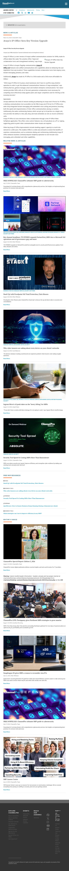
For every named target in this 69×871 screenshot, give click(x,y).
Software (47, 177)
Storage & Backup (55, 177)
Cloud (16, 177)
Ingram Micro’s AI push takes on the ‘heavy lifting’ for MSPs (25, 404)
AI (16, 10)
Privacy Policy (57, 836)
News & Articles (10, 33)
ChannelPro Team (17, 37)
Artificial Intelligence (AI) (11, 232)
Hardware (22, 232)
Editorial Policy (57, 843)
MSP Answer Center (33, 177)
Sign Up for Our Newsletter (12, 832)
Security (41, 177)
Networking (38, 232)
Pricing (38, 10)
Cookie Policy (57, 839)
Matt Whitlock (16, 242)
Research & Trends (59, 232)
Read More (6, 191)
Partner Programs (48, 232)
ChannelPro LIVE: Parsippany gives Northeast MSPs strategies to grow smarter (32, 620)
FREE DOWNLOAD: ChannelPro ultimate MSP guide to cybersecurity (28, 181)
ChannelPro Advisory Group (12, 828)
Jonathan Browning (18, 623)
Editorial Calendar (13, 821)
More (43, 10)
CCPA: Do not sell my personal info (57, 850)
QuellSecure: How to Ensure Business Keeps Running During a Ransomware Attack (30, 506)
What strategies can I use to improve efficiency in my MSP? (22, 513)
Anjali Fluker (16, 407)
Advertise (36, 818)
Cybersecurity (30, 10)
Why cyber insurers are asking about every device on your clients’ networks (31, 348)
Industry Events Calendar (25, 820)
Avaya (14, 76)
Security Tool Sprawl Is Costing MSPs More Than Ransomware (26, 458)
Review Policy (57, 828)
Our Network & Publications (12, 824)
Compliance (22, 10)
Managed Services (23, 177)
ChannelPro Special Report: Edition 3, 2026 (19, 561)
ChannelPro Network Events (26, 815)
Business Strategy (8, 177)
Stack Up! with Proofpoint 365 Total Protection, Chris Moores (25, 294)
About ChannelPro (13, 816)
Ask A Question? (12, 839)
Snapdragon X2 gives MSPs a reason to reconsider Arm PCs (25, 673)
